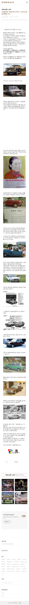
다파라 (3, 571)
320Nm (24, 571)
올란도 (19, 559)
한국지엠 (23, 566)
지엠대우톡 (10, 561)
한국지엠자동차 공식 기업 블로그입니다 (11, 517)
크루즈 (25, 559)
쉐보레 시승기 (24, 561)
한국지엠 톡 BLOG (8, 2)
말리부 (9, 559)
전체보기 (23, 564)
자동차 (14, 559)
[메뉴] (27, 2)
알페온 (3, 564)
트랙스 (9, 566)
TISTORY (15, 602)
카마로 (9, 564)
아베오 (3, 569)
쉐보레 (24, 569)
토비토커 (19, 569)
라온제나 (18, 571)
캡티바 (3, 559)
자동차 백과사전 (11, 569)
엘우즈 (3, 561)
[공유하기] (9, 462)
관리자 (20, 602)
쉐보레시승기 (16, 564)
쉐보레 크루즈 (16, 566)
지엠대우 (17, 561)
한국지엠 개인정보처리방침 (8, 544)
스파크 (3, 566)
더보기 (3, 574)
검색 (25, 582)
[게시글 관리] (11, 462)
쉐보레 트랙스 (11, 571)
